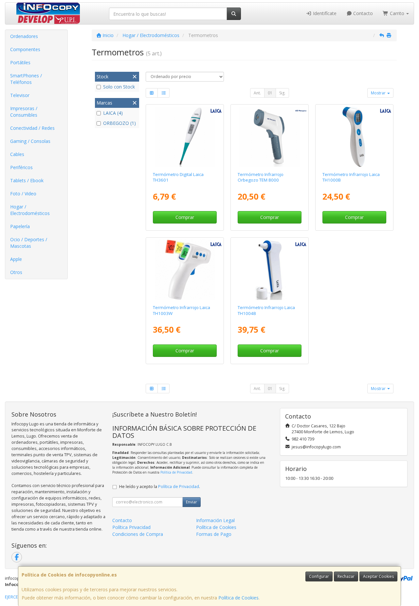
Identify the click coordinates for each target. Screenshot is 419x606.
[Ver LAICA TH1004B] (269, 270)
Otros (16, 272)
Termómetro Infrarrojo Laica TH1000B (351, 177)
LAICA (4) (113, 113)
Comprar (184, 217)
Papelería (20, 226)
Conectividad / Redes (32, 128)
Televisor (19, 95)
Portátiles (20, 62)
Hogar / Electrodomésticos (30, 210)
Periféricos (21, 167)
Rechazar (346, 576)
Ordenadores (24, 36)
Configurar (319, 576)
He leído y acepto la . (159, 486)
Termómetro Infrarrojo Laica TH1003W (181, 310)
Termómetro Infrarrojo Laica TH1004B (266, 310)
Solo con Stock (119, 87)
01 (270, 93)
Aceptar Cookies (378, 576)
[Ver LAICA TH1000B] (354, 137)
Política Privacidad (131, 527)
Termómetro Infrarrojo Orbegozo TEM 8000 (260, 177)
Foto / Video (23, 193)
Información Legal (215, 520)
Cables (17, 154)
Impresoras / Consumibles (23, 111)
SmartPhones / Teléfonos (26, 78)
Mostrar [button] (379, 93)
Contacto (362, 13)
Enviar (191, 502)
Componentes (25, 49)
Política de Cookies (238, 598)
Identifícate (324, 13)
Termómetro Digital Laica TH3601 (178, 177)
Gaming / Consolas (30, 141)
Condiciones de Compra (137, 534)
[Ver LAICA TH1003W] (185, 270)
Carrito (397, 13)
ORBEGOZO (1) (119, 123)
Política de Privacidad (176, 472)
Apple (16, 259)
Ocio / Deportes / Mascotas (28, 242)
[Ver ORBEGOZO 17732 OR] (269, 137)
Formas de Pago (213, 534)
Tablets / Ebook (27, 180)
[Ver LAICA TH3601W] (185, 137)
